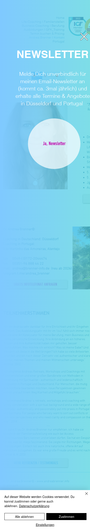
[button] (84, 36)
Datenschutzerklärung (34, 506)
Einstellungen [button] (45, 524)
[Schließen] (84, 496)
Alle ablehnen (24, 516)
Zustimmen (66, 516)
